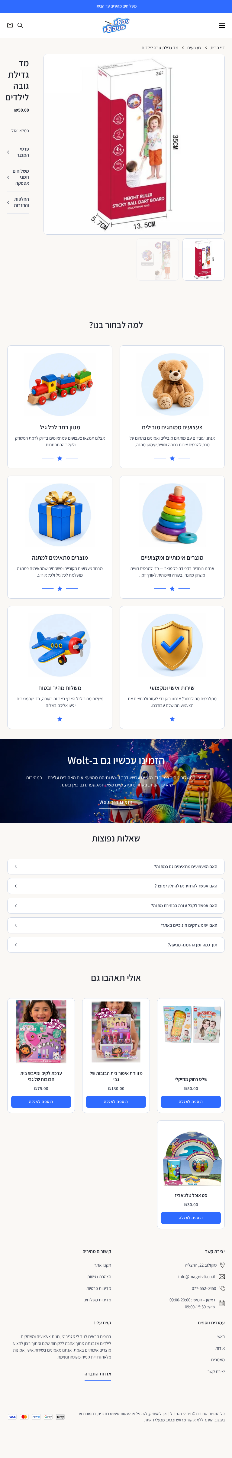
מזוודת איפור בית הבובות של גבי (116, 1076)
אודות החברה (98, 1374)
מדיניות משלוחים (97, 1300)
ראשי (221, 1336)
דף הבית (218, 47)
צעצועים (194, 47)
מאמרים (218, 1359)
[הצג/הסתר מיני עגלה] (10, 25)
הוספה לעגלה (191, 1101)
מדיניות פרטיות (98, 1288)
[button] (217, 61)
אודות (220, 1348)
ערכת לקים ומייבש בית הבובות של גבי (41, 1076)
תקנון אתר (102, 1265)
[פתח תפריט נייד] (222, 25)
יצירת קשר (216, 1371)
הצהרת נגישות (99, 1276)
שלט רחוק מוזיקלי (191, 1079)
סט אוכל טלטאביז (191, 1195)
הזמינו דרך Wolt (116, 802)
